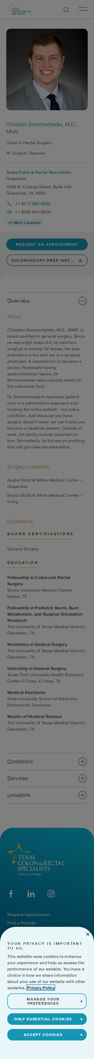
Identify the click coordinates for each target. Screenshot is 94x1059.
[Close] (87, 934)
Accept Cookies (43, 1034)
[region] (47, 993)
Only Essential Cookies (43, 1019)
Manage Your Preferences (43, 1001)
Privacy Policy (41, 987)
